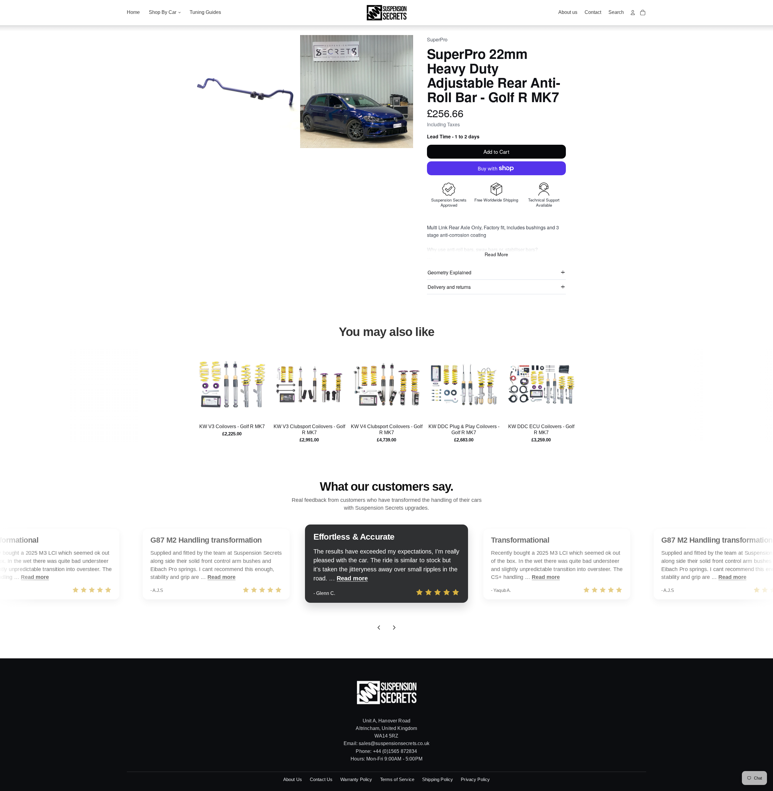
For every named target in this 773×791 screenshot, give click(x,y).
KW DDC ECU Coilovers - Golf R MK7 (541, 429)
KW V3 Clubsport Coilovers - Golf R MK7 (309, 429)
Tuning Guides (205, 12)
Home (133, 12)
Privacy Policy (475, 779)
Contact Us (321, 779)
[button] (243, 91)
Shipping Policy (437, 779)
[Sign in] (632, 12)
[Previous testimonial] (379, 627)
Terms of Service (397, 779)
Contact (593, 12)
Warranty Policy (356, 779)
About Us (292, 779)
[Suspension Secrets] (386, 12)
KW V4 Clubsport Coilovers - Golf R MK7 (386, 429)
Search (616, 12)
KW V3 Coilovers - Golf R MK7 (232, 426)
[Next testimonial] (394, 627)
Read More (496, 254)
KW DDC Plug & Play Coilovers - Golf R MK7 (463, 429)
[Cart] (642, 12)
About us (567, 12)
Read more (35, 577)
